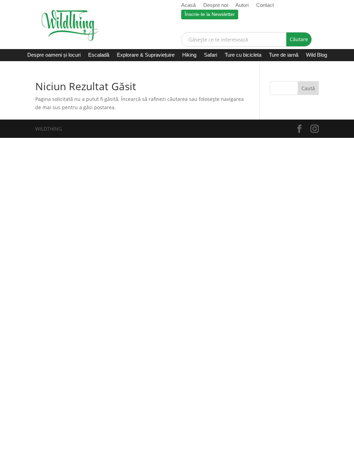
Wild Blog (316, 55)
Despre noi (215, 5)
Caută (308, 88)
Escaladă (98, 55)
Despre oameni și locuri (54, 55)
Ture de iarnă (283, 55)
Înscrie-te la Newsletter (210, 14)
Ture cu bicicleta (243, 55)
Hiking (189, 55)
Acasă (188, 5)
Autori (242, 5)
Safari (210, 55)
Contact (265, 5)
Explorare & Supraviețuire (146, 55)
